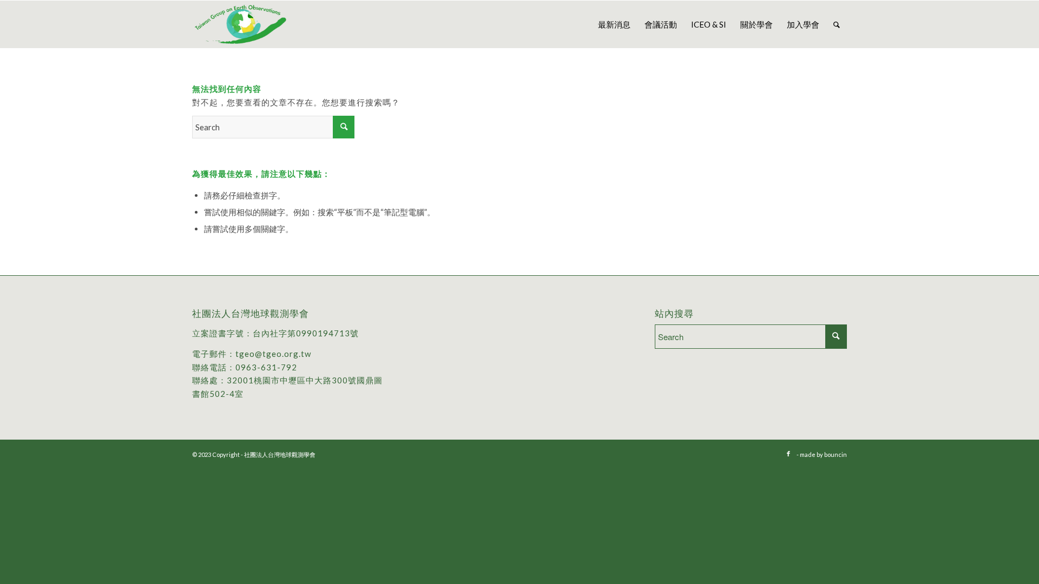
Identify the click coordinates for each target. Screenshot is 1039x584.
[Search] (836, 24)
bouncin (835, 454)
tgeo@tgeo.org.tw (273, 354)
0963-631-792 (266, 367)
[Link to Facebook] (788, 454)
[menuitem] (614, 24)
